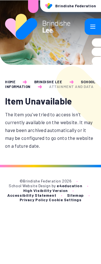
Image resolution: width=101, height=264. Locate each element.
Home (10, 82)
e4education (69, 185)
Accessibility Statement (31, 195)
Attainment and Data (71, 86)
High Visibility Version (45, 190)
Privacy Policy (34, 199)
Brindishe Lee (48, 82)
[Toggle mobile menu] (93, 26)
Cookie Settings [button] (65, 199)
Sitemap (75, 195)
